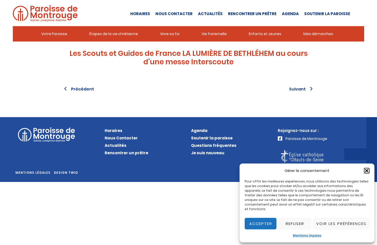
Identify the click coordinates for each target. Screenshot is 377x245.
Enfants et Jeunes (265, 33)
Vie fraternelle (214, 33)
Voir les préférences (341, 223)
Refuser (295, 223)
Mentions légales (307, 235)
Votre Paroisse (54, 33)
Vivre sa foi (170, 33)
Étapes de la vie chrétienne (113, 33)
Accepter (260, 223)
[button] (366, 170)
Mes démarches (318, 33)
